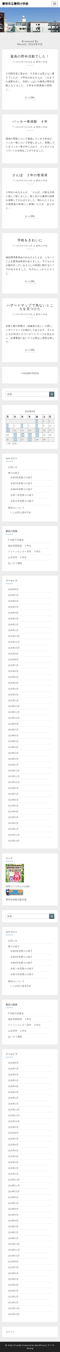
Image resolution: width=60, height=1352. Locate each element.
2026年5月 (13, 606)
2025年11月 (14, 641)
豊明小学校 (42, 62)
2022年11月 (14, 834)
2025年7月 (13, 665)
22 (37, 434)
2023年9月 (13, 788)
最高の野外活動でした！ (30, 56)
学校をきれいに (30, 240)
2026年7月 (13, 595)
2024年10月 (14, 717)
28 (30, 439)
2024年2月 (13, 758)
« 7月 (8, 443)
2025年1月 (13, 700)
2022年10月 (14, 840)
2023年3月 (13, 817)
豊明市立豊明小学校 (15, 3)
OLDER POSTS (31, 373)
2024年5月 (13, 741)
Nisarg (30, 1348)
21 (30, 434)
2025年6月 (13, 671)
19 (15, 434)
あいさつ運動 (15, 563)
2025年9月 (13, 653)
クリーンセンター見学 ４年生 (24, 551)
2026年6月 (13, 601)
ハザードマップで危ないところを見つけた (30, 307)
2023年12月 (14, 770)
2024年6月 (13, 735)
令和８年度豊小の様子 (22, 500)
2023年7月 (13, 793)
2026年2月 (13, 624)
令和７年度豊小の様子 (22, 495)
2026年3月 (13, 618)
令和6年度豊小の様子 (21, 489)
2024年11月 (14, 712)
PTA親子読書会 (16, 539)
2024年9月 (13, 723)
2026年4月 (13, 612)
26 (15, 439)
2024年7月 (13, 729)
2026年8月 (13, 589)
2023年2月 (13, 823)
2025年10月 (14, 647)
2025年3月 (13, 688)
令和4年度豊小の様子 (21, 477)
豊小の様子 (14, 472)
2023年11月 (14, 776)
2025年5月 (13, 676)
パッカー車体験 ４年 (30, 121)
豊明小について (16, 507)
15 (37, 430)
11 (8, 430)
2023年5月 (13, 805)
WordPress (40, 1345)
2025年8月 (13, 659)
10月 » (15, 443)
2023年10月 (14, 782)
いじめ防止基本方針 (20, 512)
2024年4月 (13, 747)
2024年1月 (13, 764)
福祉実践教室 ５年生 (19, 545)
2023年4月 (13, 811)
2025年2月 (13, 694)
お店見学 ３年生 (17, 557)
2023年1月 (13, 828)
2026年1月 (13, 630)
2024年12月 (14, 706)
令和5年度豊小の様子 (21, 483)
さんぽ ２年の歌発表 (30, 175)
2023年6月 (13, 799)
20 (23, 434)
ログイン (10, 1331)
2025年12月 (14, 636)
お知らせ (12, 467)
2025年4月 (13, 682)
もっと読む (31, 97)
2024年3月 (13, 752)
